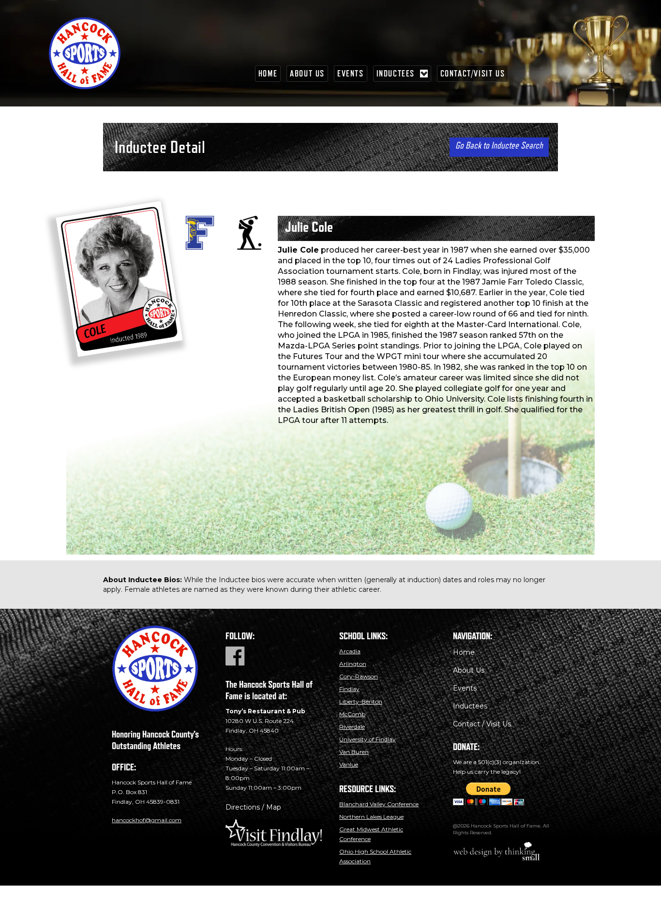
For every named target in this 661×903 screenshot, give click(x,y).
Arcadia (350, 651)
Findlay (349, 688)
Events (350, 73)
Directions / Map (253, 807)
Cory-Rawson (358, 676)
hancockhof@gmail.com (146, 820)
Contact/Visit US (472, 73)
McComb (352, 714)
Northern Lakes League (371, 816)
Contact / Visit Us (482, 724)
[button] (402, 73)
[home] (96, 53)
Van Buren (354, 751)
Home (267, 73)
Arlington (352, 663)
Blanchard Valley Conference (379, 804)
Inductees (470, 706)
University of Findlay (367, 739)
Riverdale (352, 726)
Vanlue (348, 764)
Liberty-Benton (360, 701)
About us (307, 73)
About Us (468, 670)
